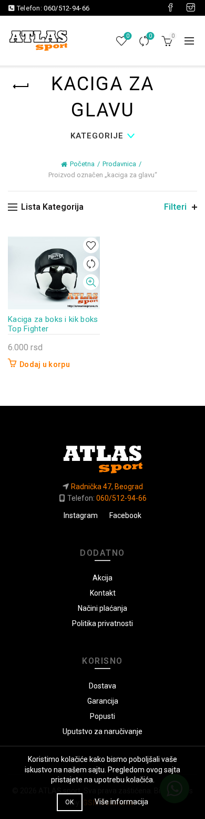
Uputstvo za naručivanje (102, 731)
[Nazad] (21, 86)
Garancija (102, 701)
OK (69, 802)
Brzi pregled (90, 282)
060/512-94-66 (66, 8)
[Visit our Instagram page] (190, 8)
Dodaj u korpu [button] (44, 364)
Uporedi (150, 36)
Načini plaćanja (102, 608)
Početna (82, 164)
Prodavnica (119, 164)
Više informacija (121, 802)
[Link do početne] (102, 455)
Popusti (102, 716)
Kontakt (103, 593)
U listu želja (90, 245)
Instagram (81, 515)
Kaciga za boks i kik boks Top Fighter (53, 324)
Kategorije (97, 136)
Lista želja (127, 36)
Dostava (102, 686)
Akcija (102, 578)
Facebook (125, 515)
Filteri (175, 207)
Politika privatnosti (102, 623)
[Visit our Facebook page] (170, 8)
